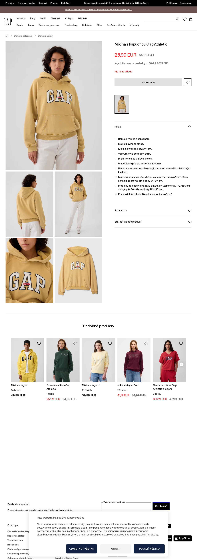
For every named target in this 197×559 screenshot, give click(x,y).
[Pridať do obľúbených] (39, 343)
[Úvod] (7, 35)
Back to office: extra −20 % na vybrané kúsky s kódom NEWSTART (98, 9)
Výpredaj (135, 25)
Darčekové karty (116, 25)
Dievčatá (55, 18)
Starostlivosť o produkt (128, 221)
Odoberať (161, 506)
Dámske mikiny (45, 36)
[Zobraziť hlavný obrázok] (54, 105)
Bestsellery (71, 25)
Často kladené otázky (18, 531)
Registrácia (128, 3)
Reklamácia (13, 544)
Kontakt (43, 3)
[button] (187, 82)
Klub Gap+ (66, 3)
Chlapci (69, 18)
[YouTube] (168, 526)
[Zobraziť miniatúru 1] (29, 204)
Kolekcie (87, 25)
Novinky (21, 18)
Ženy (33, 18)
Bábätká (82, 18)
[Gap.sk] (8, 21)
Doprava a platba (26, 3)
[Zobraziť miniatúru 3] (29, 270)
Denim (20, 25)
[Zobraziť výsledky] (177, 19)
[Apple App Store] (182, 538)
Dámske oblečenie (23, 36)
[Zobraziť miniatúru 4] (78, 270)
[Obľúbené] (185, 19)
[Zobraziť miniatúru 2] (78, 204)
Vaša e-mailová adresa (114, 502)
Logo (31, 25)
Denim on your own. (49, 25)
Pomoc (54, 3)
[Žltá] (122, 104)
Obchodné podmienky (18, 549)
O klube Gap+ (142, 3)
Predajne (10, 3)
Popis (118, 126)
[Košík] (191, 19)
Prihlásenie (172, 3)
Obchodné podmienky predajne (22, 553)
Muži (43, 18)
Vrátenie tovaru (15, 540)
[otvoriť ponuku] (27, 18)
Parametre (121, 210)
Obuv (99, 25)
